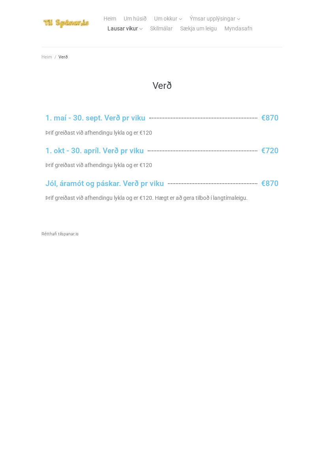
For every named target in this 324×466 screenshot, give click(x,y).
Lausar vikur (122, 28)
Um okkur (165, 18)
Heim (110, 18)
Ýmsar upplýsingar (212, 18)
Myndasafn (238, 28)
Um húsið (135, 18)
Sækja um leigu (198, 28)
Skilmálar (161, 28)
